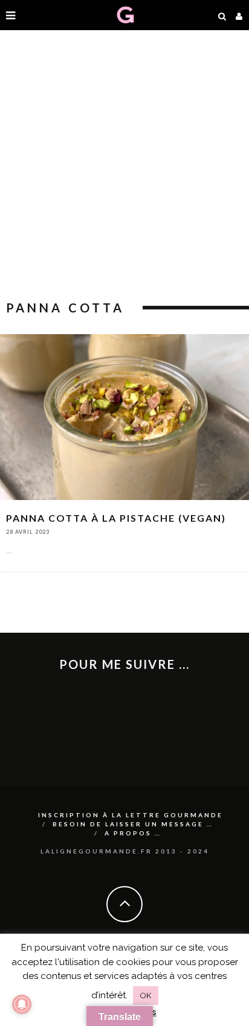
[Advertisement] (124, 166)
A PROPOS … (133, 833)
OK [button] (145, 995)
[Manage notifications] (21, 1004)
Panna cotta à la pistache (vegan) (116, 518)
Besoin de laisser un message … (133, 824)
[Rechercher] (222, 15)
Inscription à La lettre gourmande (130, 815)
